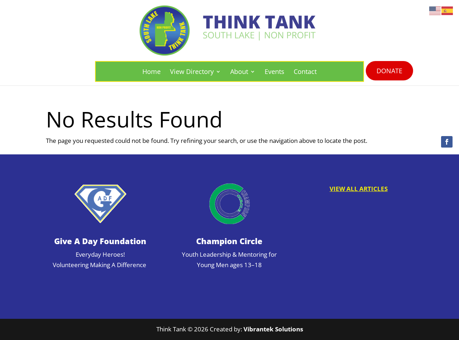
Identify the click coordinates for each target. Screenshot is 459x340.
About (239, 71)
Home (151, 71)
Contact (305, 71)
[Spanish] (447, 10)
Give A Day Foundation (100, 241)
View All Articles (359, 189)
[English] (435, 10)
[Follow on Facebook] (447, 142)
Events (274, 71)
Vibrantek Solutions (273, 329)
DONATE (389, 70)
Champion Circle (229, 241)
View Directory (192, 71)
